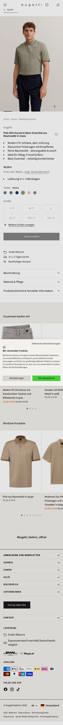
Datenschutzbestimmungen (46, 343)
